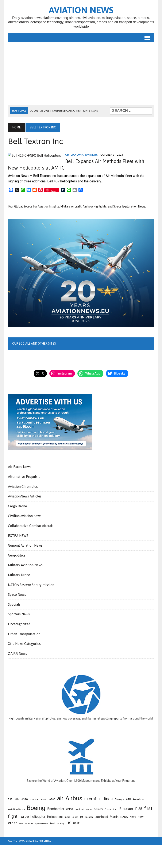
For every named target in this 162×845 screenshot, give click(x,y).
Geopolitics (16, 555)
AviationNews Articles (25, 496)
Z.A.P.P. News (17, 653)
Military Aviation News (25, 565)
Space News (17, 594)
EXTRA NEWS (18, 536)
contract (79, 809)
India (67, 817)
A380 (52, 799)
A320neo (34, 799)
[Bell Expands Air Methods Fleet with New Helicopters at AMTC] (34, 156)
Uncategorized (19, 624)
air (60, 798)
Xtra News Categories (24, 644)
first (148, 808)
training (61, 823)
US (68, 823)
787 (16, 799)
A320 (24, 799)
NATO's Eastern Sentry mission (31, 585)
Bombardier (55, 809)
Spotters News (19, 614)
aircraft (90, 798)
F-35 (138, 809)
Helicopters (55, 816)
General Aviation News (25, 545)
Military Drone (19, 575)
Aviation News (16, 809)
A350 (44, 799)
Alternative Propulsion (25, 476)
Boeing (36, 807)
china (69, 809)
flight (13, 816)
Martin (114, 816)
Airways (119, 799)
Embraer (126, 808)
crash (89, 809)
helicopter (38, 817)
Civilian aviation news (81, 154)
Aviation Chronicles (23, 486)
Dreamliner (111, 809)
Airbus (73, 798)
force (24, 816)
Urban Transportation (24, 634)
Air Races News (19, 467)
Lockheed (101, 817)
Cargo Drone (17, 506)
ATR (128, 799)
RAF (21, 823)
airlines (106, 798)
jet (81, 816)
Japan (75, 817)
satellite (29, 823)
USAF (76, 823)
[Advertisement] (81, 73)
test (52, 823)
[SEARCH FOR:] (131, 110)
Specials (14, 604)
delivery (98, 809)
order (12, 823)
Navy (133, 816)
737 (10, 799)
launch (89, 817)
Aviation (138, 799)
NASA (124, 816)
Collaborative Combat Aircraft (31, 526)
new (140, 817)
